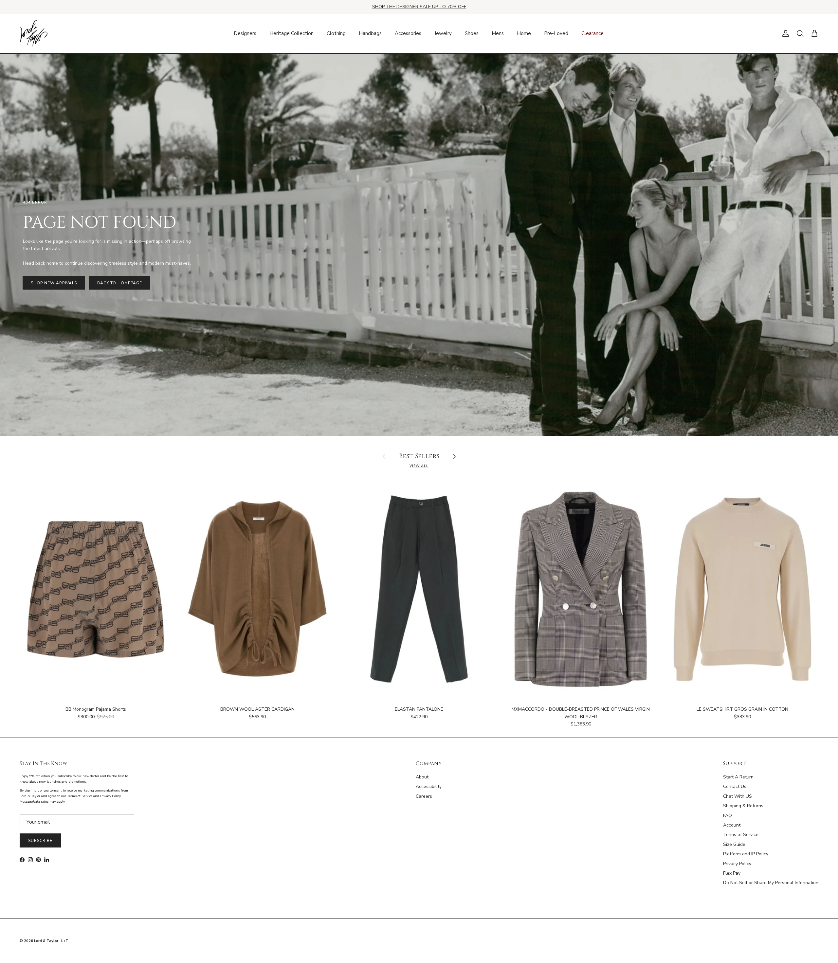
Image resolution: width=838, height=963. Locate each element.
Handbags (370, 33)
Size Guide (734, 844)
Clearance (592, 33)
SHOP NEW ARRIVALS (54, 283)
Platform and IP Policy (745, 854)
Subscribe (40, 840)
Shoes (472, 33)
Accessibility (429, 786)
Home (524, 33)
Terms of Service (740, 834)
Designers (245, 33)
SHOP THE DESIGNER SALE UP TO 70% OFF (419, 7)
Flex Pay (731, 873)
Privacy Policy (737, 864)
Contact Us (734, 786)
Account (731, 825)
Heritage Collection (291, 33)
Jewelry (443, 33)
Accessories (408, 33)
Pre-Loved (556, 33)
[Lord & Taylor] (33, 33)
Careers (424, 796)
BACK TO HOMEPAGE (119, 283)
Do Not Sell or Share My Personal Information (770, 883)
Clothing (336, 33)
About (422, 777)
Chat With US (737, 796)
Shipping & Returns (743, 806)
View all (419, 465)
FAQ (727, 815)
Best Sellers (419, 456)
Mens (498, 33)
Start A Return (738, 777)
